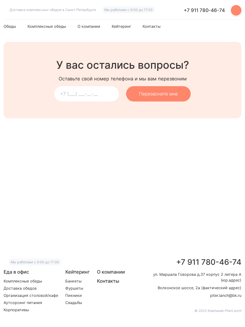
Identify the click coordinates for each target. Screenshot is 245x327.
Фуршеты (74, 288)
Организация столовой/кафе (31, 295)
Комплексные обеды (47, 26)
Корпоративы (16, 309)
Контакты (152, 26)
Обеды (10, 26)
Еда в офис (16, 272)
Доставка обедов (20, 288)
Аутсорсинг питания (23, 302)
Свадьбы (73, 302)
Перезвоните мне (158, 94)
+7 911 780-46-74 (204, 10)
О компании (89, 26)
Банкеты (73, 281)
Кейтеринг (121, 26)
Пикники (73, 295)
